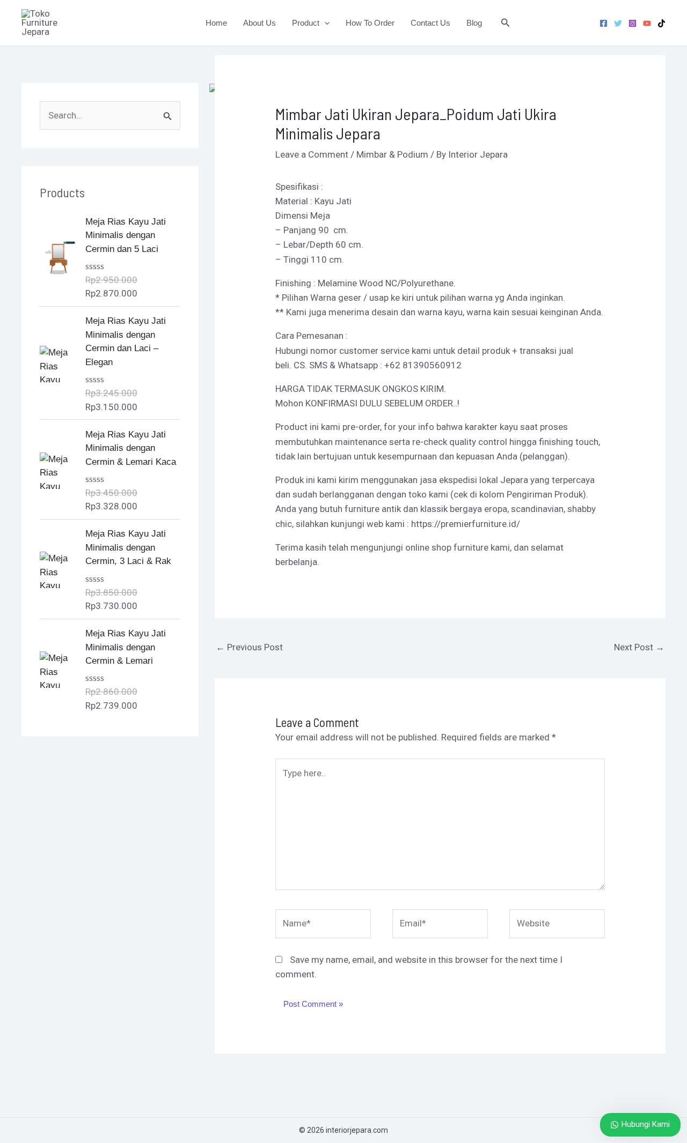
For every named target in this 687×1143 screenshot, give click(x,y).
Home (216, 22)
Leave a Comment (311, 154)
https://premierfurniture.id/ (465, 523)
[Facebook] (604, 23)
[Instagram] (632, 23)
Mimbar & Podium (392, 154)
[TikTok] (661, 23)
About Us (259, 22)
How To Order (370, 22)
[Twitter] (618, 23)
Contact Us (430, 22)
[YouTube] (647, 23)
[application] (324, 23)
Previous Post (249, 647)
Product (305, 22)
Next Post (639, 647)
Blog (474, 22)
